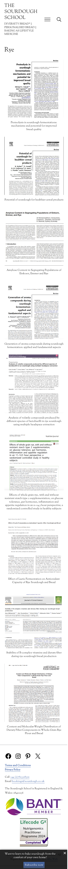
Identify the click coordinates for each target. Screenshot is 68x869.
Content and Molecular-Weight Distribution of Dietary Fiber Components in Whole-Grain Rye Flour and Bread (34, 730)
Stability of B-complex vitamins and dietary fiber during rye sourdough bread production (34, 654)
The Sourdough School (20, 11)
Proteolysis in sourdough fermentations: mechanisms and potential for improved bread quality (34, 126)
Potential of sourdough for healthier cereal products (34, 200)
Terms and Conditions (18, 765)
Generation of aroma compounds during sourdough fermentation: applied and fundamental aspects (34, 345)
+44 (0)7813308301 (19, 777)
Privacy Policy (12, 770)
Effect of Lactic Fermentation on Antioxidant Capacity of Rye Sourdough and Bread (34, 580)
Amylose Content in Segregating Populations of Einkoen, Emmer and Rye (34, 272)
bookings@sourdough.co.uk (28, 781)
